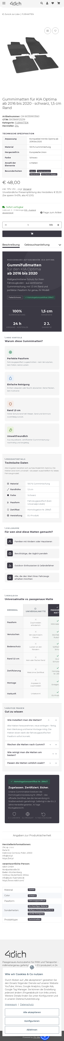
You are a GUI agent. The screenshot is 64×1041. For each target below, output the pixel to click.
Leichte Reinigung (36, 914)
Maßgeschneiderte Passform (41, 910)
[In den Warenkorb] (4, 23)
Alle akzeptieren (32, 1012)
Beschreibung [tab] (11, 244)
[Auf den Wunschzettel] (55, 30)
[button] (42, 3)
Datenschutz (27, 1004)
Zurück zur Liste (12, 14)
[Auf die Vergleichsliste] (47, 30)
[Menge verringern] (6, 225)
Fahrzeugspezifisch (37, 901)
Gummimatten (34, 919)
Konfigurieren (32, 1021)
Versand (27, 189)
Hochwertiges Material (38, 906)
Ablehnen (32, 1029)
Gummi (32, 890)
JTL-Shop (37, 1037)
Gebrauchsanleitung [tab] (37, 244)
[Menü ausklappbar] (3, 2)
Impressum (11, 1004)
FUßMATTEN (21, 122)
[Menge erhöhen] (58, 225)
